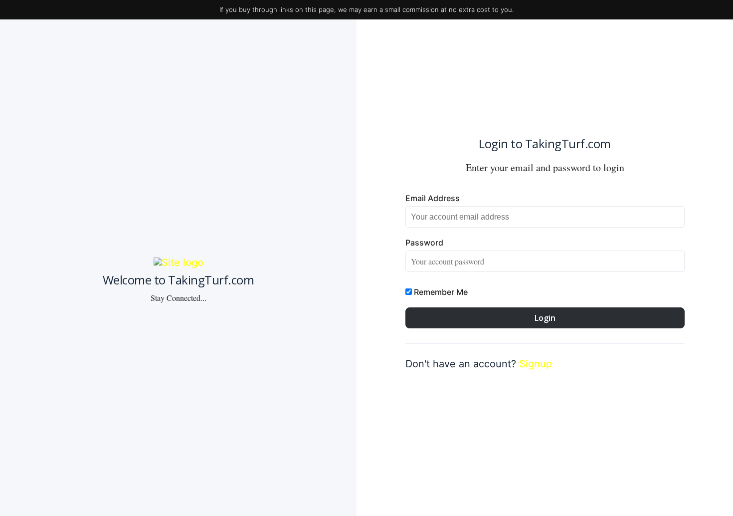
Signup (535, 364)
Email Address (432, 198)
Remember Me (440, 292)
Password (424, 243)
